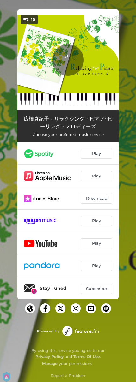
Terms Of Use (86, 356)
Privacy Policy (49, 356)
